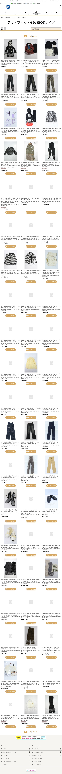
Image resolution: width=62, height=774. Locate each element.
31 (34, 36)
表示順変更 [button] (36, 29)
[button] (15, 13)
